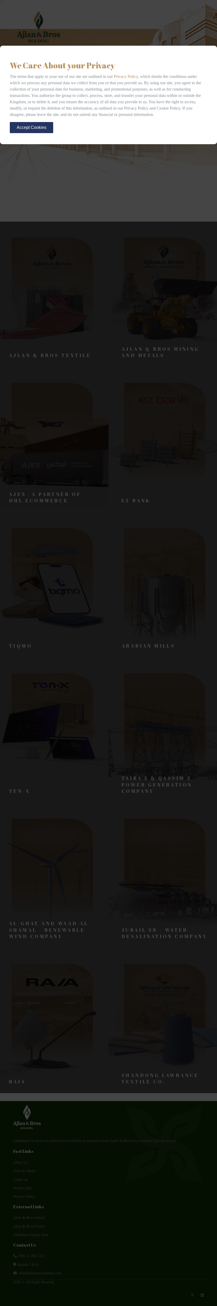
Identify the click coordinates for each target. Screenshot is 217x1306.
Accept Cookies (31, 127)
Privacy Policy (126, 76)
